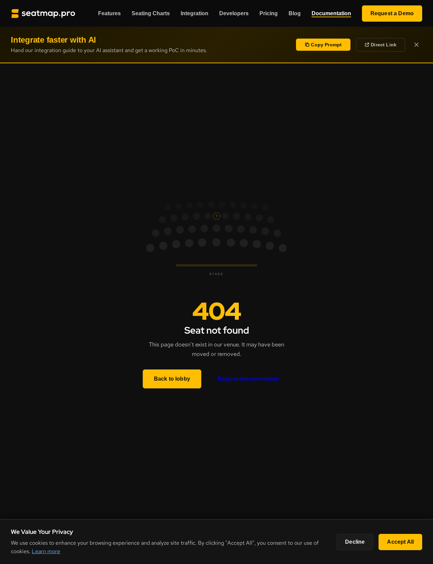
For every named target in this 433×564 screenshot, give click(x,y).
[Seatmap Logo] (43, 13)
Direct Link (383, 44)
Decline (355, 542)
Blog (295, 13)
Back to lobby (172, 379)
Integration (194, 13)
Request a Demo (392, 13)
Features (109, 13)
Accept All (400, 542)
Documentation (331, 13)
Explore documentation (248, 379)
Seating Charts (151, 13)
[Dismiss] (416, 44)
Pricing (268, 13)
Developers (234, 13)
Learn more (46, 551)
